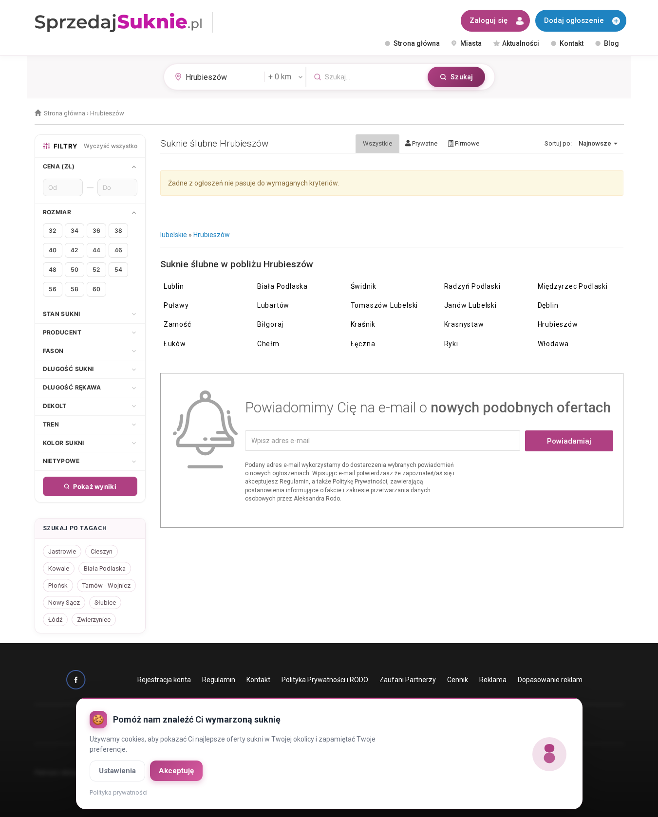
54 (118, 269)
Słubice (105, 602)
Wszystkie (377, 143)
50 (74, 269)
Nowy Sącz (64, 602)
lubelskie (173, 235)
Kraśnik (363, 324)
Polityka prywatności (119, 792)
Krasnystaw (464, 324)
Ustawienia (117, 770)
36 (96, 230)
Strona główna (417, 43)
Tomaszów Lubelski (384, 305)
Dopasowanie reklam (550, 680)
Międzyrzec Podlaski (573, 286)
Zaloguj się (489, 20)
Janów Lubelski (470, 305)
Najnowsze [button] (596, 143)
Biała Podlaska (282, 286)
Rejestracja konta (164, 680)
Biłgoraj (270, 324)
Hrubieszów (211, 235)
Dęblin (548, 305)
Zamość (177, 324)
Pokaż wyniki (94, 486)
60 (96, 289)
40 (52, 250)
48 (52, 269)
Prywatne (424, 143)
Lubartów (273, 305)
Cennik (457, 680)
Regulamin (218, 680)
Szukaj (462, 77)
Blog (611, 43)
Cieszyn (102, 551)
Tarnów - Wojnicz (106, 585)
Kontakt (571, 43)
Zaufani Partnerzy (407, 680)
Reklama (493, 680)
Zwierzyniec (94, 619)
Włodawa (553, 344)
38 (118, 230)
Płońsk (58, 585)
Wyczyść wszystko (110, 145)
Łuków (175, 344)
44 (96, 250)
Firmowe (466, 143)
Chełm (268, 344)
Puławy (176, 305)
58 (74, 289)
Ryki (451, 344)
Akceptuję (176, 770)
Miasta (471, 43)
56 (52, 289)
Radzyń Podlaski (472, 286)
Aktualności (520, 43)
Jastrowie (62, 551)
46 (118, 250)
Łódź (55, 619)
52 (96, 269)
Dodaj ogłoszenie (574, 20)
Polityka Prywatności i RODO (325, 680)
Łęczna (363, 344)
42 (74, 250)
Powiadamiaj (569, 441)
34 (74, 230)
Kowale (58, 568)
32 (52, 230)
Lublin (174, 286)
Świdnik (364, 286)
